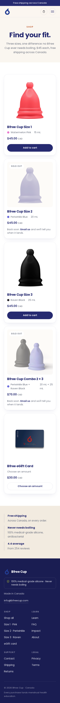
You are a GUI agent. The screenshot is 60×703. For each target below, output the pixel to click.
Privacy (36, 658)
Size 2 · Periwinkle (14, 631)
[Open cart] (43, 11)
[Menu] (52, 11)
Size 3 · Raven (12, 637)
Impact (36, 631)
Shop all (9, 618)
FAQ (34, 624)
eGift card (10, 643)
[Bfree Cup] (7, 11)
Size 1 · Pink (10, 624)
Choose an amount (30, 486)
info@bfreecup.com (16, 600)
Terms (36, 665)
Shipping (9, 665)
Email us (25, 229)
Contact (9, 658)
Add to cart (30, 147)
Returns (9, 671)
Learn (35, 618)
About (35, 637)
